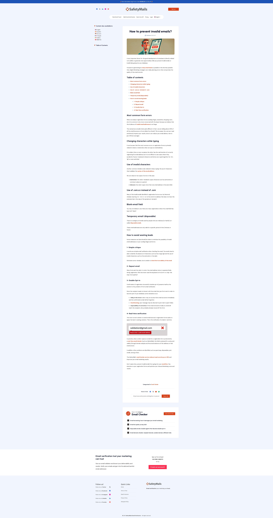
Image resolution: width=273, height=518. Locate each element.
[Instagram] (105, 9)
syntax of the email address (145, 171)
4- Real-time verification (141, 110)
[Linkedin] (103, 9)
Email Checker (154, 384)
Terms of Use (124, 490)
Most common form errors (138, 81)
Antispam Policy (125, 501)
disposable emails (136, 223)
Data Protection (125, 494)
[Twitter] (100, 9)
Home (122, 487)
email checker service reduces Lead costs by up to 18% (152, 357)
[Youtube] (108, 9)
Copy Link (165, 396)
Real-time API (140, 17)
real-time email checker (135, 341)
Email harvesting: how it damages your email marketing (146, 420)
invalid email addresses (143, 124)
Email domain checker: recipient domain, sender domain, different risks (150, 433)
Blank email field (135, 93)
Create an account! (157, 467)
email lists (165, 364)
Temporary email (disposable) (139, 95)
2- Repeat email (138, 104)
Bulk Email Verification (129, 17)
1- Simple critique (139, 101)
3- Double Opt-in (139, 107)
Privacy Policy (124, 498)
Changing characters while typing (140, 84)
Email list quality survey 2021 (138, 424)
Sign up (173, 9)
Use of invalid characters (137, 87)
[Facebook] (97, 9)
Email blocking (135, 303)
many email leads (147, 67)
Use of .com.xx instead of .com (139, 90)
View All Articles (169, 413)
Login (151, 17)
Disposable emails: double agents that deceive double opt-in (147, 428)
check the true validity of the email (161, 260)
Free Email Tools (116, 17)
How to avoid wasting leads (138, 98)
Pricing (147, 17)
